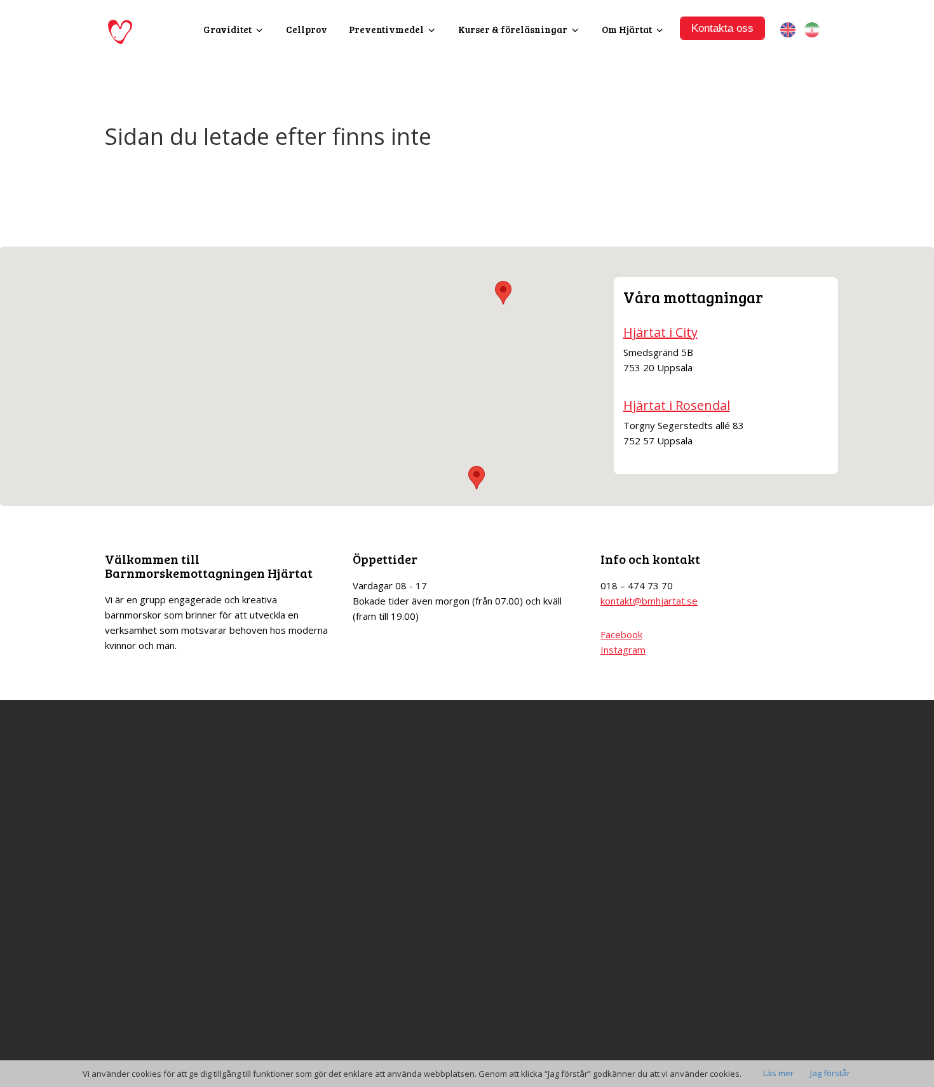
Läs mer (778, 1073)
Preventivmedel (386, 29)
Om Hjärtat (627, 29)
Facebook (621, 634)
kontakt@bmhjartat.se (649, 600)
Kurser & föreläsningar (512, 29)
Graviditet (227, 29)
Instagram (623, 649)
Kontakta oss (722, 28)
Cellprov (306, 29)
